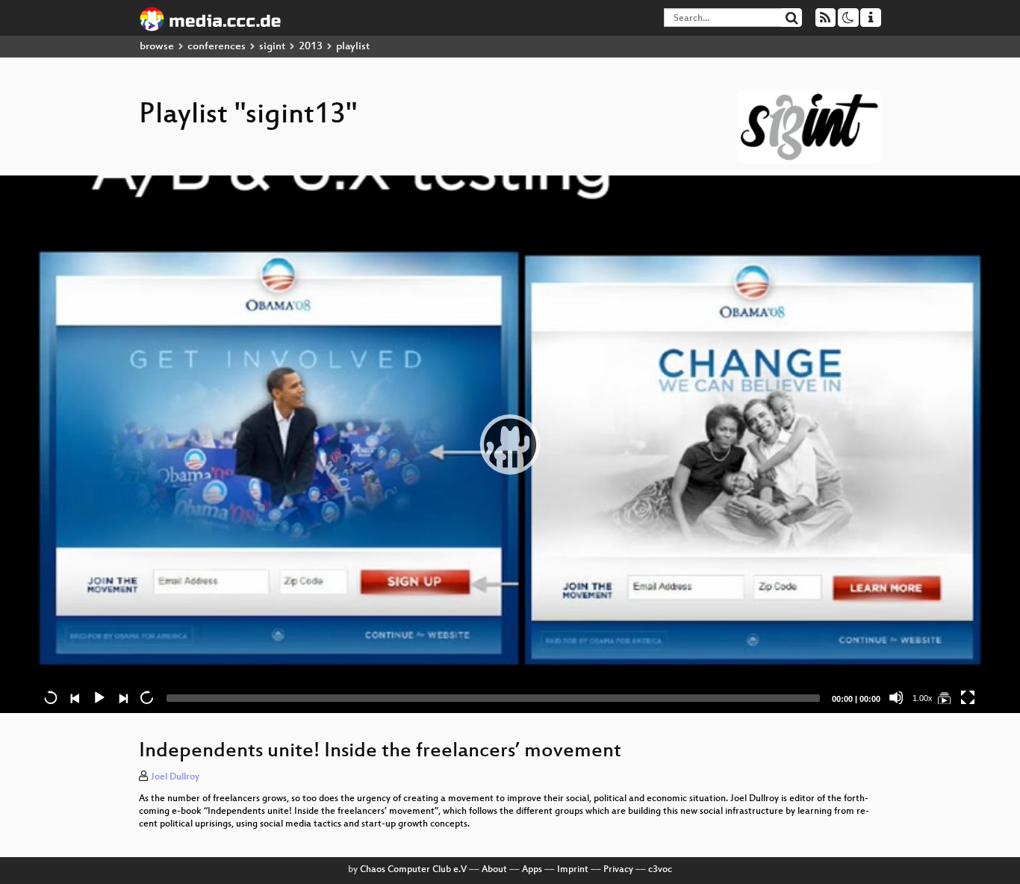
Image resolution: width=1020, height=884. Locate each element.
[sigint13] (944, 697)
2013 (311, 46)
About (494, 870)
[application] (510, 444)
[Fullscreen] (967, 697)
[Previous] (74, 697)
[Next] (122, 697)
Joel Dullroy (175, 777)
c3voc (660, 870)
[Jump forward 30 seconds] (146, 697)
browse (157, 46)
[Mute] (896, 697)
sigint (272, 46)
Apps (532, 870)
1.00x (922, 698)
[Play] (510, 444)
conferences (216, 46)
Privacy (618, 870)
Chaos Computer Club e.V (413, 870)
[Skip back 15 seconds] (50, 697)
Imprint (572, 870)
